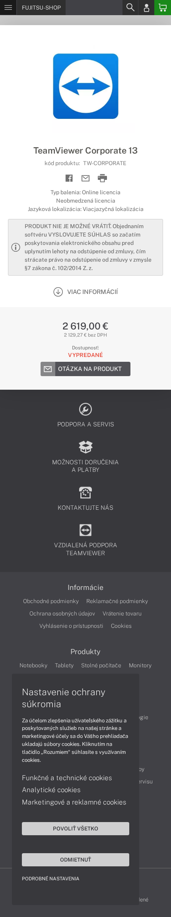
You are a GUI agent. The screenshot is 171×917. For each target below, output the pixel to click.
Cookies (121, 626)
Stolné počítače (101, 665)
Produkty (85, 651)
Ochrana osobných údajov (62, 613)
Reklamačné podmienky (117, 601)
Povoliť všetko (75, 828)
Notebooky (33, 665)
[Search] (130, 7)
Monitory (140, 665)
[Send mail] (85, 178)
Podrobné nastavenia (51, 879)
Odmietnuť (75, 859)
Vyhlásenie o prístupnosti (71, 626)
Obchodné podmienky (51, 601)
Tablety (64, 665)
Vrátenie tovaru (122, 613)
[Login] (146, 7)
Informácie (85, 587)
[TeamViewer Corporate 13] (85, 85)
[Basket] (162, 7)
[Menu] (8, 7)
